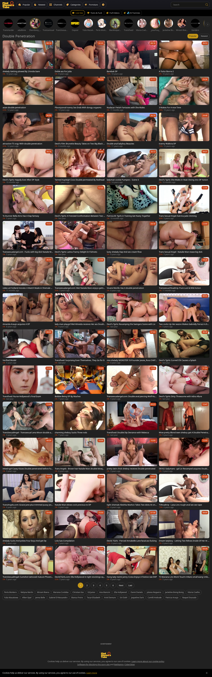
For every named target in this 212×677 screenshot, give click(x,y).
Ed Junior (91, 592)
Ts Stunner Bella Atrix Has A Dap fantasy (21, 216)
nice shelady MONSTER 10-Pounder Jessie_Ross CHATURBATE (132, 360)
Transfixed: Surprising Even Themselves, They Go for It (80, 360)
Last (130, 585)
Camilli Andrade (155, 597)
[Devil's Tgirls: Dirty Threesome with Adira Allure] (184, 382)
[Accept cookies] (207, 673)
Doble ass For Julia (63, 71)
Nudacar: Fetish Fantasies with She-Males (126, 107)
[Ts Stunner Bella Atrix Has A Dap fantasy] (28, 202)
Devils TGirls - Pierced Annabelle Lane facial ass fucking (132, 540)
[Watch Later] (103, 4)
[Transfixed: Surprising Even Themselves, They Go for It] (80, 346)
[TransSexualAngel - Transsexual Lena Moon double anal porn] (28, 419)
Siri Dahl (123, 597)
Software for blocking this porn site (93, 664)
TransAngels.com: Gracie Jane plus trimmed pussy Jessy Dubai (27, 504)
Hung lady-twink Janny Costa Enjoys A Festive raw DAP (132, 577)
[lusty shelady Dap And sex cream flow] (132, 238)
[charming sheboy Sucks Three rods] (80, 419)
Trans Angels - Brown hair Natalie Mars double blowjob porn (80, 468)
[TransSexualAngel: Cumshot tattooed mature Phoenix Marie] (28, 563)
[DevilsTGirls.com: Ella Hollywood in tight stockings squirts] (80, 563)
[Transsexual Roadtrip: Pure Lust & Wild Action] (184, 274)
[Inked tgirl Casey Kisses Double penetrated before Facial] (28, 455)
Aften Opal (26, 597)
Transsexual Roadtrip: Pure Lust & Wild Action (180, 288)
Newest (204, 36)
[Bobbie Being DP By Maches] (80, 382)
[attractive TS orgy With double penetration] (28, 130)
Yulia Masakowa (11, 597)
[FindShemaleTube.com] (8, 4)
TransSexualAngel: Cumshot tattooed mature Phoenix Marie (27, 577)
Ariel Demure (110, 597)
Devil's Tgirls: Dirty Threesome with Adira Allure (180, 396)
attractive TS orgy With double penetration (22, 143)
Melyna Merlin (27, 592)
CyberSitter (129, 664)
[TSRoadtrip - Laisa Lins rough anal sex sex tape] (184, 491)
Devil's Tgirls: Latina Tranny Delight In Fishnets (76, 252)
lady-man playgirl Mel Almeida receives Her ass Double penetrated (80, 324)
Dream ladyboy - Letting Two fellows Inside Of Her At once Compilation (184, 540)
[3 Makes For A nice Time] (184, 94)
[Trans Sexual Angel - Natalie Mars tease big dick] (184, 238)
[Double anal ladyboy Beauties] (132, 130)
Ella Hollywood (120, 592)
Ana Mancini (104, 592)
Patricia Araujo (172, 597)
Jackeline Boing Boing (174, 592)
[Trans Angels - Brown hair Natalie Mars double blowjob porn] (80, 455)
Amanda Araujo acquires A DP (16, 324)
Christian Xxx (78, 592)
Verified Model (9, 360)
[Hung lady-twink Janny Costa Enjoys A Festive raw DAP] (132, 563)
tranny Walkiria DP (167, 143)
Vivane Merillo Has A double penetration (125, 288)
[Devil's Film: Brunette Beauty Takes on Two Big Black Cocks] (80, 130)
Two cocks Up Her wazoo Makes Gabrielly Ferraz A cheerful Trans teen (183, 324)
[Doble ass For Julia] (80, 57)
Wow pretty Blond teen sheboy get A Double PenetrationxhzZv (184, 432)
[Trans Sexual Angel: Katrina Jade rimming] (184, 202)
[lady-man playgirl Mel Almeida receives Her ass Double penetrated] (80, 310)
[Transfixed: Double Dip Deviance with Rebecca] (132, 419)
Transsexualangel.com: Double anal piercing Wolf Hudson (132, 396)
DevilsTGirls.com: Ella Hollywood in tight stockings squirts (80, 577)
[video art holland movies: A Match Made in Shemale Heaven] (28, 274)
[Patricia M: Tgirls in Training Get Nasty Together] (132, 202)
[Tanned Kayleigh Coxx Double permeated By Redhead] (80, 166)
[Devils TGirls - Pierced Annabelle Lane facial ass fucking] (132, 527)
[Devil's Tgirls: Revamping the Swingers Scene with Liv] (132, 310)
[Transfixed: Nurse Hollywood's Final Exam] (28, 382)
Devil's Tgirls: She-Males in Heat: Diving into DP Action (183, 179)
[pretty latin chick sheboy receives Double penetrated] (132, 455)
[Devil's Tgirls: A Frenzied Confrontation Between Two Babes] (80, 202)
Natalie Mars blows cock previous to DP (73, 504)
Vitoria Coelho (194, 592)
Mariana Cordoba (60, 592)
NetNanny (119, 664)
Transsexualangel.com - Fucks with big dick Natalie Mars (27, 252)
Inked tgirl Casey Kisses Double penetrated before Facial (28, 468)
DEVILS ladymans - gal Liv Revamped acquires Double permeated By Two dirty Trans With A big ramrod (183, 468)
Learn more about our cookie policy (147, 661)
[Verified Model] (28, 346)
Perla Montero (10, 592)
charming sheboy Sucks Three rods (71, 432)
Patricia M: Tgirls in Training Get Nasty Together (128, 216)
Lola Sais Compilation (64, 540)
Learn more (91, 672)
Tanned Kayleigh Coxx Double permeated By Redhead (79, 179)
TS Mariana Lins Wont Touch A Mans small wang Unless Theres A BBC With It (184, 577)
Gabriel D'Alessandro (58, 597)
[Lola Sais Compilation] (80, 527)
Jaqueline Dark (137, 597)
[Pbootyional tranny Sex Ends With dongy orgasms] (80, 94)
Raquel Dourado (189, 597)
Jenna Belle (40, 597)
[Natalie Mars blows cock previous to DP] (80, 491)
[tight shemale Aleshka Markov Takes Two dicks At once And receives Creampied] (132, 491)
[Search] (206, 4)
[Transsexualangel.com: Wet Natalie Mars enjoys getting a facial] (80, 274)
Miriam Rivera (43, 592)
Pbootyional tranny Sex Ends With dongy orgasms (78, 107)
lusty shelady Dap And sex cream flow (124, 252)
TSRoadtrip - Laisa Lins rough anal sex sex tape (180, 504)
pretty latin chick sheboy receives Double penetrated (131, 468)
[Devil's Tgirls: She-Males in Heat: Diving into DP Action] (184, 166)
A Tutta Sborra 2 (166, 71)
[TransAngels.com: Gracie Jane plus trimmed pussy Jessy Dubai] (28, 491)
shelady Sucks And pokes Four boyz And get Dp (24, 540)
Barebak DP (112, 71)
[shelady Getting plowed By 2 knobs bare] (28, 57)
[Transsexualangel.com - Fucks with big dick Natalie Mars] (28, 238)
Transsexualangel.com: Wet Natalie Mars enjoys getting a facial (80, 288)
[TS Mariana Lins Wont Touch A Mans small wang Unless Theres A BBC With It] (184, 563)
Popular (192, 36)
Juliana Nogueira (154, 592)
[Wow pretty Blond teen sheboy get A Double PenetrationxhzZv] (184, 419)
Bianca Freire (77, 597)
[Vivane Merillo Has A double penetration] (132, 274)
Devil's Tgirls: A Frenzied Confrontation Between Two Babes (80, 216)
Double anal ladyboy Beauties (120, 143)
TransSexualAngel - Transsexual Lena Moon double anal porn (27, 432)
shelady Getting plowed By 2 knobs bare (21, 71)
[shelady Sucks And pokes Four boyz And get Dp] (28, 527)
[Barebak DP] (132, 57)
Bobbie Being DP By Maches (68, 396)
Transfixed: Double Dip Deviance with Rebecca (128, 432)
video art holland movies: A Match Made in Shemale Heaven (27, 288)
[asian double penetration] (28, 94)
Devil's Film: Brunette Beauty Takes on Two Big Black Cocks (79, 143)
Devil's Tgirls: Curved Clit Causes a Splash (177, 360)
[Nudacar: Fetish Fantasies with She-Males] (132, 94)
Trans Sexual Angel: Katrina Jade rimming (178, 216)
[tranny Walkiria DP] (184, 130)
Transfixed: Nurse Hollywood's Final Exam (22, 396)
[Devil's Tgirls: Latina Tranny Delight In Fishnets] (80, 238)
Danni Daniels (137, 592)
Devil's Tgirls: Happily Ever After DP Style (21, 179)
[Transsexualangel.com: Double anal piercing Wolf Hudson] (132, 382)
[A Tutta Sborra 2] (184, 57)
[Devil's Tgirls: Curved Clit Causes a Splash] (184, 346)
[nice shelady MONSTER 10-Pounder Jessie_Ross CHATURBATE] (132, 346)
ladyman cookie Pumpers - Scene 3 (123, 179)
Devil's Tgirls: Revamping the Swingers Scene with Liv (131, 324)
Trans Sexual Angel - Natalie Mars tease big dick (180, 252)
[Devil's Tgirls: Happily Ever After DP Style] (28, 166)
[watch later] (6, 44)
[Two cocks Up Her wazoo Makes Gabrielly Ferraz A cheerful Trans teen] (184, 310)
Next (121, 585)
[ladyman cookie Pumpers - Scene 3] (132, 166)
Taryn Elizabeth (93, 597)
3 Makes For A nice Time (170, 107)
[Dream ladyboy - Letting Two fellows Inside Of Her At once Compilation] (184, 527)
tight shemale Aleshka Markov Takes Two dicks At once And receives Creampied (132, 504)
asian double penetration (14, 107)
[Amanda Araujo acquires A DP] (28, 310)
